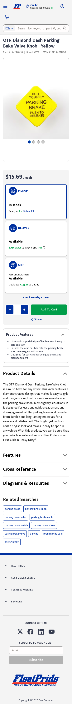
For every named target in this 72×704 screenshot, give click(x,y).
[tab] (29, 141)
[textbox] (36, 28)
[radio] (36, 201)
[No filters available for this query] (5, 6)
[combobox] (36, 28)
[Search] (64, 28)
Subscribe (36, 660)
